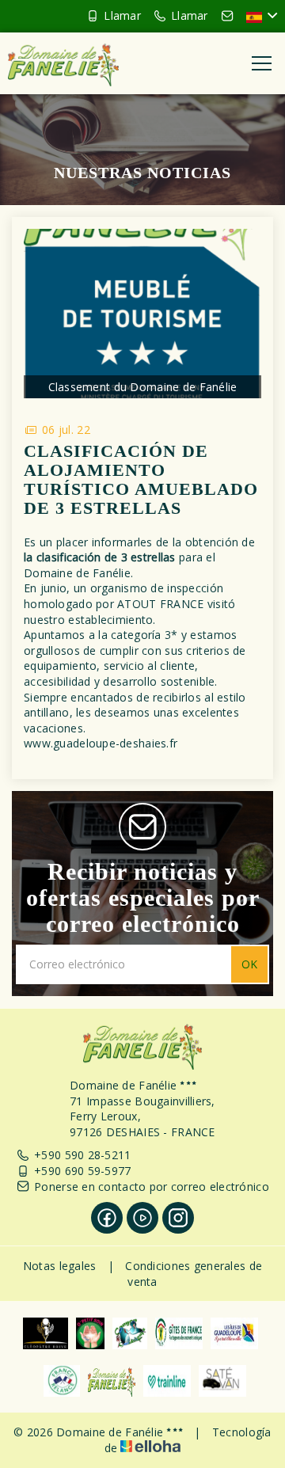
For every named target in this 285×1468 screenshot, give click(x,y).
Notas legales (60, 1265)
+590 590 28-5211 (82, 1154)
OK (249, 964)
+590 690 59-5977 (82, 1170)
